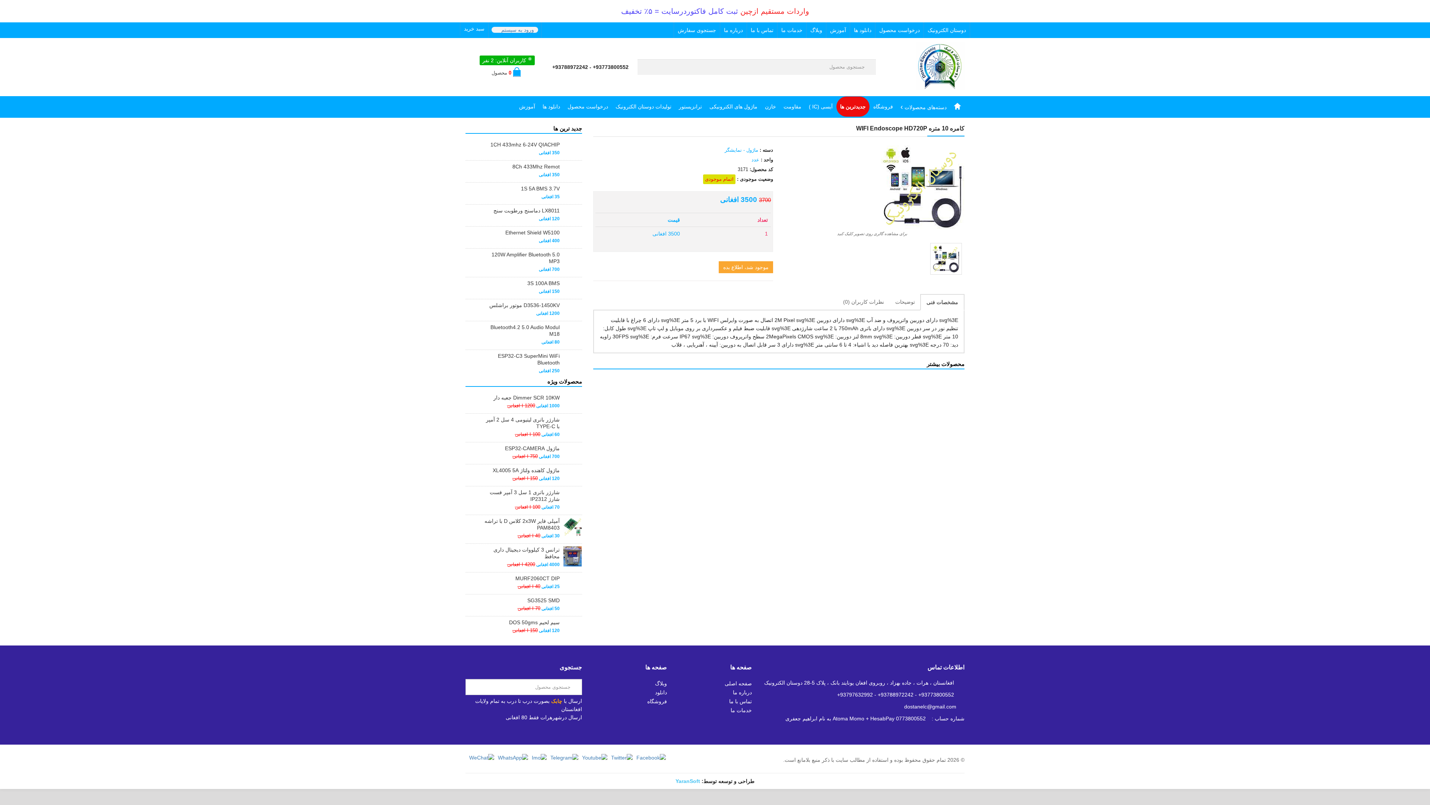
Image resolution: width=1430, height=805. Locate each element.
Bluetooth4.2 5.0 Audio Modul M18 (525, 330)
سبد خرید (474, 29)
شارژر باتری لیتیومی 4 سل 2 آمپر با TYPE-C (523, 423)
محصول (501, 73)
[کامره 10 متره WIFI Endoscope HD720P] (946, 259)
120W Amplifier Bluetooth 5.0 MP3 (526, 258)
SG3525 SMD (543, 600)
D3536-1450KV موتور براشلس (524, 305)
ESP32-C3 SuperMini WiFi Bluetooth (529, 359)
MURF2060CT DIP (537, 578)
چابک (556, 701)
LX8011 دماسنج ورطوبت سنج (526, 211)
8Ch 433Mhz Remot (536, 167)
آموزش (838, 30)
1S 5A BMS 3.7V (540, 189)
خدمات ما (792, 30)
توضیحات (905, 302)
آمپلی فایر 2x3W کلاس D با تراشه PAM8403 (522, 524)
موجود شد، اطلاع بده (746, 267)
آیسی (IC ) (821, 107)
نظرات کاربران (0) (863, 302)
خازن (770, 107)
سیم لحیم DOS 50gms (534, 622)
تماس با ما (762, 30)
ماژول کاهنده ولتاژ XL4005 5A (526, 470)
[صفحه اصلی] (957, 107)
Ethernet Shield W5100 (532, 233)
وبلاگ (816, 30)
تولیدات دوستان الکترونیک (643, 107)
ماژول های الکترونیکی (733, 107)
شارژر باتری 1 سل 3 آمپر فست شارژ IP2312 (525, 495)
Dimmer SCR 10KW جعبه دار (526, 398)
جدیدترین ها (853, 107)
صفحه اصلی (738, 683)
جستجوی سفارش (697, 30)
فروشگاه (883, 107)
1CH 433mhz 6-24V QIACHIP (525, 145)
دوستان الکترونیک (947, 30)
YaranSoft (688, 781)
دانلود (661, 692)
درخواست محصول (899, 30)
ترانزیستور (690, 107)
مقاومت (792, 107)
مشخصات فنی (942, 302)
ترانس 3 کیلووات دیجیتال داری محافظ (526, 553)
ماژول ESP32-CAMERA (532, 448)
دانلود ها (862, 30)
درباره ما (733, 30)
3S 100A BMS (543, 283)
